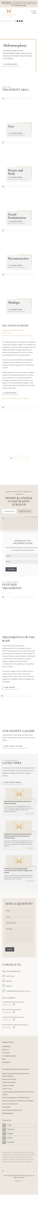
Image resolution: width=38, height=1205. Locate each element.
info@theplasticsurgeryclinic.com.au (18, 991)
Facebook (10, 1129)
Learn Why (9, 511)
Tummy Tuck (6, 1089)
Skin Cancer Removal (9, 1104)
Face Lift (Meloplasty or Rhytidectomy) (16, 1098)
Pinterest (10, 1134)
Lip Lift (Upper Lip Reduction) (12, 1110)
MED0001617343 (6, 2)
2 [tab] (17, 21)
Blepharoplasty (7, 1113)
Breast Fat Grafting (9, 1079)
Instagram (10, 1142)
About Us (5, 1050)
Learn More (10, 64)
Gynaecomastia (8, 1085)
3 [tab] (19, 21)
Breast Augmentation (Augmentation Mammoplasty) (15, 1074)
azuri (21, 1181)
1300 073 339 (10, 976)
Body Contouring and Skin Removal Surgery (17, 1101)
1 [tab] (15, 21)
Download (11, 569)
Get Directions (7, 1005)
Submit (9, 949)
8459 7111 (9, 981)
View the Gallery (13, 746)
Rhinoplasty (6, 1107)
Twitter (9, 1125)
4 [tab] (22, 21)
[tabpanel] (19, 46)
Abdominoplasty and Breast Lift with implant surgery (18, 1093)
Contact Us (24, 511)
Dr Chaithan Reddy (9, 1056)
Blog (3, 1059)
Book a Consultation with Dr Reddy (15, 398)
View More (9, 687)
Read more (30, 813)
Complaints (6, 1062)
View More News (12, 782)
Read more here (20, 5)
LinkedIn (10, 1138)
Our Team (5, 1053)
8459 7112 (9, 986)
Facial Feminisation (9, 1082)
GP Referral (6, 1046)
